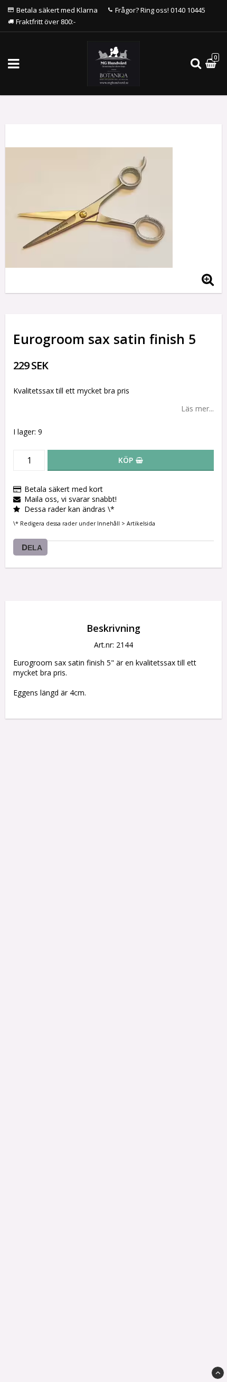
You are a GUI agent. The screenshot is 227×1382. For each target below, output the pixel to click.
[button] (212, 64)
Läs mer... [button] (197, 408)
